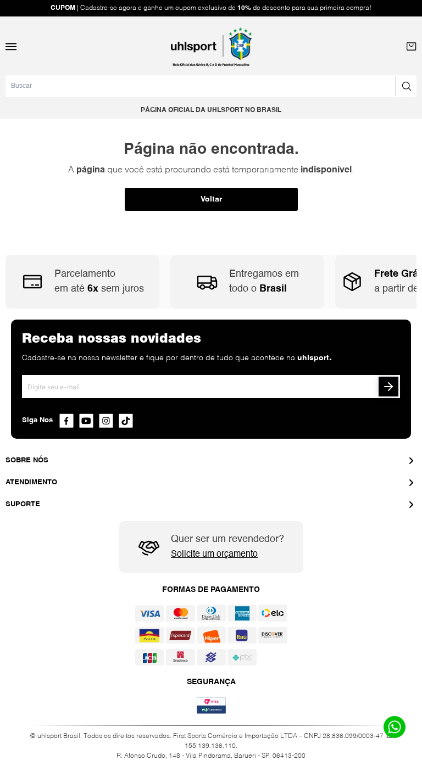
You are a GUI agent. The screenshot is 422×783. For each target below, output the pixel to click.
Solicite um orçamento (214, 554)
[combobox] (211, 86)
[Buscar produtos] (406, 86)
